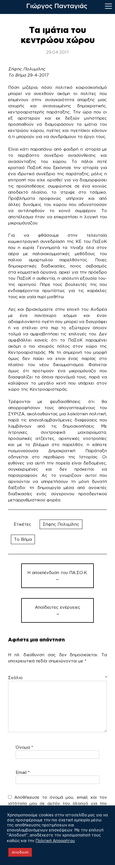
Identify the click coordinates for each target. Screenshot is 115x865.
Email (23, 772)
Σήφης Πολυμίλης (61, 524)
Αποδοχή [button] (20, 852)
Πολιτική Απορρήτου (55, 840)
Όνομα (24, 747)
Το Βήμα (23, 539)
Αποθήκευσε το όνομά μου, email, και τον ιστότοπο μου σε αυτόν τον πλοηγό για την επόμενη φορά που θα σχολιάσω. (57, 803)
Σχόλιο (57, 677)
